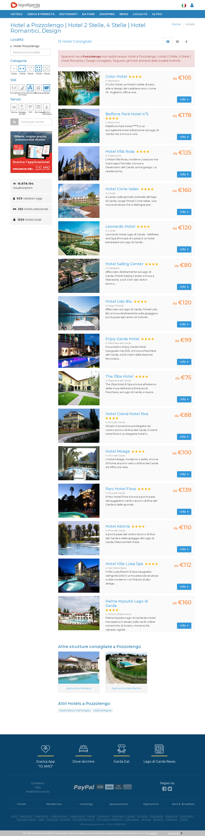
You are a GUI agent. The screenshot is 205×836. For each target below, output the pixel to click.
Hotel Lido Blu (119, 301)
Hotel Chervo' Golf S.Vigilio (74, 710)
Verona (146, 819)
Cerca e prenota (41, 14)
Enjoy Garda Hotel (122, 339)
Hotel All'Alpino (102, 710)
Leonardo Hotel (120, 226)
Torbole (65, 819)
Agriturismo (151, 804)
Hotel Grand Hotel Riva (127, 414)
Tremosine (132, 819)
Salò (41, 819)
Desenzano (77, 816)
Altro (157, 14)
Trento (184, 819)
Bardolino (26, 816)
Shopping (107, 14)
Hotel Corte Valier (122, 189)
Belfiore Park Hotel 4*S (127, 114)
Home (176, 24)
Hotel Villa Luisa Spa (124, 564)
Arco (14, 816)
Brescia (158, 819)
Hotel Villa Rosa (120, 151)
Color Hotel (116, 76)
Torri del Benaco (83, 819)
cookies (153, 833)
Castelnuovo (59, 816)
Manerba (171, 816)
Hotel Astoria (118, 526)
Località (140, 14)
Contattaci (38, 783)
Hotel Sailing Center (124, 264)
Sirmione (52, 819)
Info (183, 99)
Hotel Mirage (118, 451)
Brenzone (41, 816)
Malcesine (156, 816)
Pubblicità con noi (37, 791)
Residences (54, 804)
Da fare (88, 14)
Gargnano (118, 816)
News (124, 14)
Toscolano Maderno (109, 819)
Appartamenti (118, 804)
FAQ (38, 787)
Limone (142, 816)
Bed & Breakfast (183, 804)
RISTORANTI (68, 14)
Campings (86, 804)
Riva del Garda (26, 819)
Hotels (16, 14)
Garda (91, 816)
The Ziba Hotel (119, 376)
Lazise (131, 816)
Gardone (103, 816)
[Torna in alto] (194, 825)
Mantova (171, 819)
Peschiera (186, 816)
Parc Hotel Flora (121, 489)
